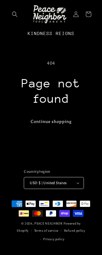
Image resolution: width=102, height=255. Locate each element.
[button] (14, 14)
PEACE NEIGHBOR (48, 223)
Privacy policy (53, 239)
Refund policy (74, 231)
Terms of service (46, 231)
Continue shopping (51, 121)
